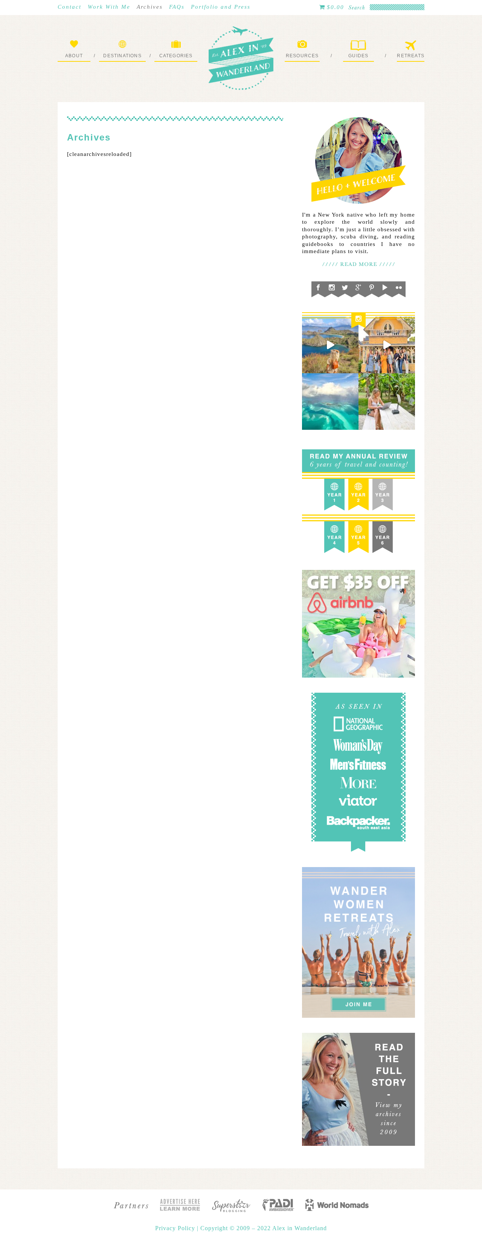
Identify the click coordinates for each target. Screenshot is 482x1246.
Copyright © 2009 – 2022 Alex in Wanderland (263, 1228)
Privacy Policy (176, 1228)
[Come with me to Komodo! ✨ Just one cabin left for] (330, 345)
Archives (150, 7)
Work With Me (109, 7)
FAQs (177, 7)
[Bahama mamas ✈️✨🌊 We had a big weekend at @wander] (330, 401)
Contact (69, 7)
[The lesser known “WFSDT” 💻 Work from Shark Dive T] (386, 401)
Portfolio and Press (220, 7)
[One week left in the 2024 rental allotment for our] (386, 345)
